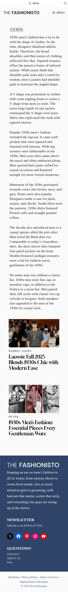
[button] (65, 4)
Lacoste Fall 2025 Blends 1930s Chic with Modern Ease (33, 362)
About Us (14, 558)
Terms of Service (49, 577)
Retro (13, 416)
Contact (13, 554)
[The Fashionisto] (21, 12)
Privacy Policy (30, 577)
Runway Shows (20, 351)
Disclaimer (14, 577)
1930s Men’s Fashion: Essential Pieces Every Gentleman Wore (32, 427)
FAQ (9, 562)
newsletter (33, 525)
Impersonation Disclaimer (34, 581)
